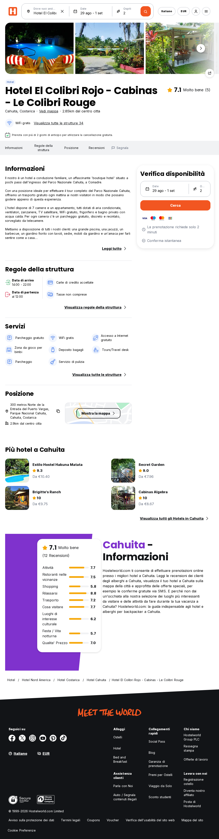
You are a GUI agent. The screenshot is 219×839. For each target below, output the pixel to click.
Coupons (93, 820)
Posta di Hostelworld (192, 804)
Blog (152, 752)
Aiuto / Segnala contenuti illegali (125, 797)
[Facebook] (12, 738)
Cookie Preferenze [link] (22, 830)
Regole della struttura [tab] (43, 148)
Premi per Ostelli (161, 775)
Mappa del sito (192, 820)
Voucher (113, 820)
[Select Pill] (196, 11)
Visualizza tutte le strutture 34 (58, 123)
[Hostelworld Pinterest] (53, 738)
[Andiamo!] (146, 11)
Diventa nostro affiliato (194, 793)
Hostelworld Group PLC (192, 737)
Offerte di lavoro (196, 759)
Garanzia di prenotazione (158, 764)
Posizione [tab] (71, 148)
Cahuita (11, 111)
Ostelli (117, 737)
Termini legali (70, 820)
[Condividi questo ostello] (209, 73)
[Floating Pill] (201, 48)
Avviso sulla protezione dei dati (31, 820)
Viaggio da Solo (160, 786)
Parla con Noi (123, 786)
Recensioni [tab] (97, 148)
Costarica (27, 111)
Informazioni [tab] (13, 148)
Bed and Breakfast (120, 759)
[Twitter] (22, 738)
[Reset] (62, 11)
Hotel (10, 82)
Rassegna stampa (191, 748)
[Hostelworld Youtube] (42, 738)
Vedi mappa (48, 111)
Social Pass (157, 741)
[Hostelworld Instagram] (32, 738)
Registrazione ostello (193, 782)
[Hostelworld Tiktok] (63, 738)
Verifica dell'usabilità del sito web (150, 820)
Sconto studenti (160, 797)
